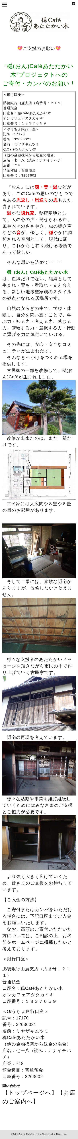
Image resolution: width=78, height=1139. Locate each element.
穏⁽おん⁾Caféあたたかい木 (31, 1134)
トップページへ (29, 1092)
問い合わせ (11, 1086)
